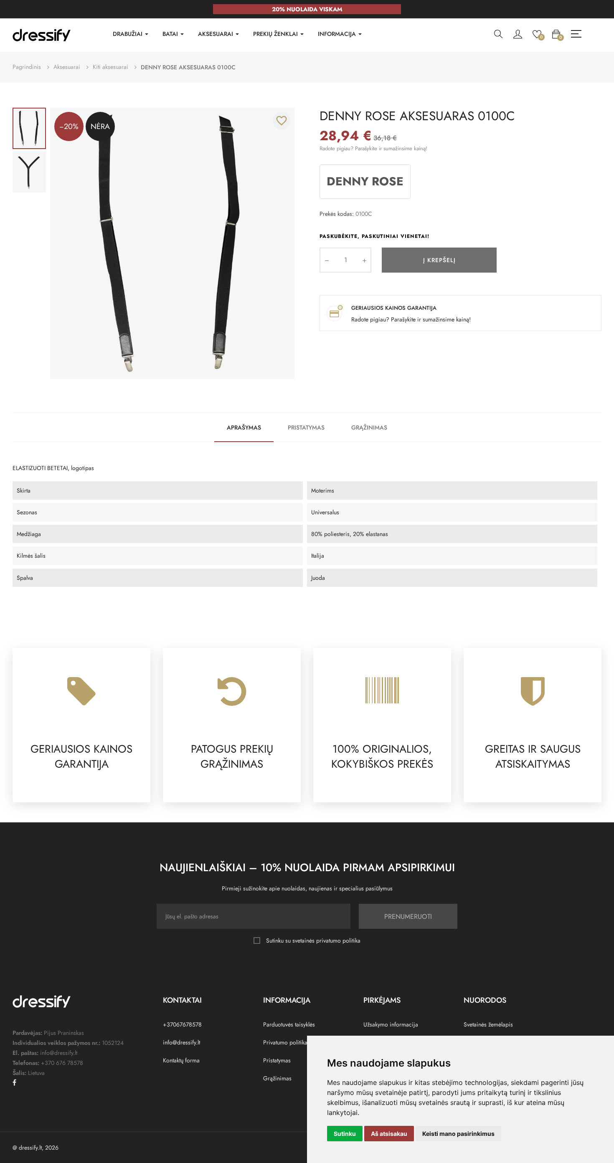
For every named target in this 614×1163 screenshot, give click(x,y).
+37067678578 (182, 1024)
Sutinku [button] (345, 1133)
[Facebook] (14, 1082)
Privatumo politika (285, 1042)
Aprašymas (244, 427)
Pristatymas (306, 427)
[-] (326, 260)
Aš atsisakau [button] (389, 1133)
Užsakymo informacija (390, 1024)
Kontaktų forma (181, 1060)
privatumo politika (338, 940)
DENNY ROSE (365, 181)
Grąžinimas (369, 427)
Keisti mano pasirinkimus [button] (458, 1133)
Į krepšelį (439, 260)
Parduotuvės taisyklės (289, 1024)
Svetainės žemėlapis (488, 1024)
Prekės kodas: (337, 214)
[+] (364, 260)
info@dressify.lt (181, 1042)
